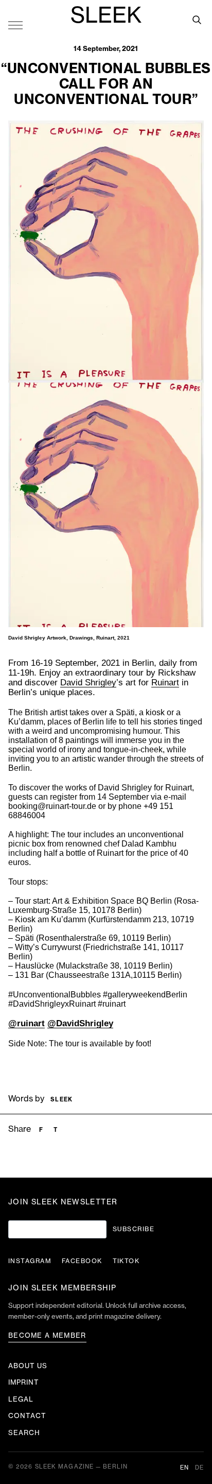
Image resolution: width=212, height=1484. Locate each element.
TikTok (126, 1261)
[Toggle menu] (15, 25)
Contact (27, 1415)
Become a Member (47, 1335)
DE (199, 1468)
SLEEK (106, 16)
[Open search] (196, 19)
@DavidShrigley (80, 1023)
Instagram (29, 1261)
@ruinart (26, 1023)
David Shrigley (88, 682)
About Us (27, 1365)
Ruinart (165, 682)
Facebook (82, 1261)
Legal (20, 1399)
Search (24, 1432)
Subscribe (133, 1229)
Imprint (23, 1382)
